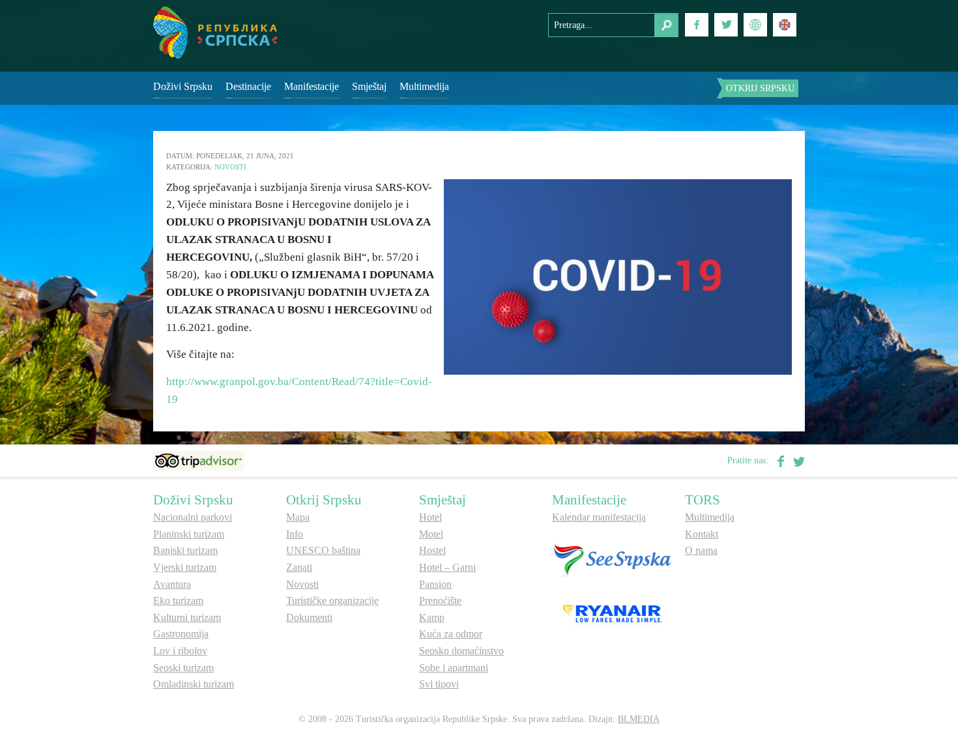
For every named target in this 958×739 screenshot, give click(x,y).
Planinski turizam (188, 534)
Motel (431, 534)
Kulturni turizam (187, 617)
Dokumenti (309, 617)
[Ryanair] (612, 612)
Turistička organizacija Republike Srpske (215, 33)
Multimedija (424, 86)
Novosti (230, 167)
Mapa (298, 517)
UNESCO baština (323, 550)
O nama (701, 550)
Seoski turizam (183, 667)
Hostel (432, 550)
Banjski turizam (185, 550)
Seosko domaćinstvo (461, 650)
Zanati (299, 567)
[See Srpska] (612, 559)
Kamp (431, 617)
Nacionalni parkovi (192, 517)
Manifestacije (311, 86)
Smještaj (369, 86)
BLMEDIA (639, 719)
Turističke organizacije (332, 600)
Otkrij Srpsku (760, 88)
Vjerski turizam (184, 567)
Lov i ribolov (180, 650)
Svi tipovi (439, 683)
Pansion (435, 584)
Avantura (172, 584)
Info (294, 534)
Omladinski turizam (193, 683)
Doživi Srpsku (182, 86)
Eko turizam (178, 600)
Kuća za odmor (450, 633)
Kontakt (701, 534)
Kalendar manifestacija (599, 517)
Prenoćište (440, 600)
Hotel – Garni (447, 567)
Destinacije (248, 86)
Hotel (430, 517)
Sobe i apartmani (453, 667)
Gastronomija (181, 633)
